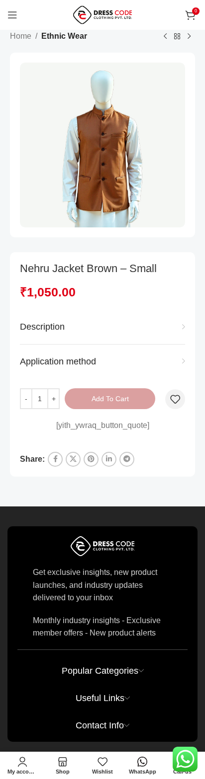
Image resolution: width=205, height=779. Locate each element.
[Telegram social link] (126, 459)
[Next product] (189, 37)
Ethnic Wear (64, 36)
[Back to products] (177, 37)
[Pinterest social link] (91, 459)
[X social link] (73, 459)
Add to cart (110, 399)
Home (20, 36)
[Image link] (102, 545)
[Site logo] (102, 14)
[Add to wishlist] (175, 399)
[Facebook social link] (55, 459)
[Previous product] (165, 37)
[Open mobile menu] (12, 15)
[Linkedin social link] (109, 459)
